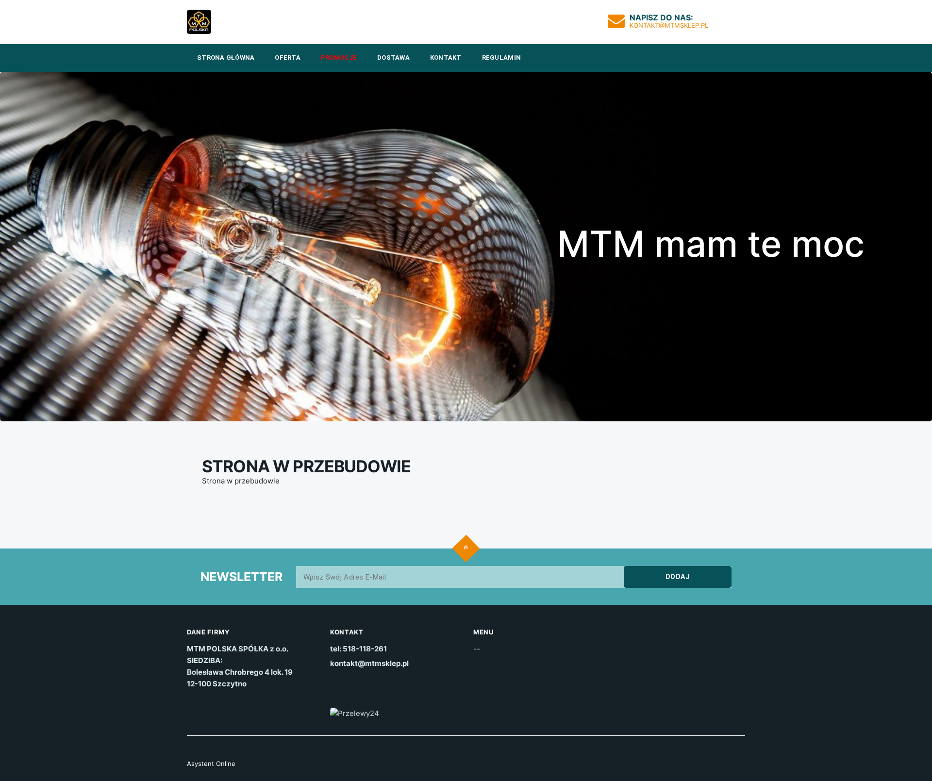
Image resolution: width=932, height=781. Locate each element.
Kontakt (446, 57)
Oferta (287, 57)
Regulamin (501, 57)
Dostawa (393, 57)
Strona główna (225, 57)
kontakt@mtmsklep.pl (669, 25)
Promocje (339, 57)
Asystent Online (211, 763)
